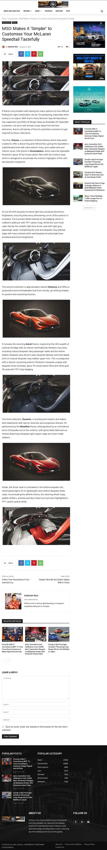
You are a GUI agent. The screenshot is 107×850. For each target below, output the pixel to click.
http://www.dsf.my (31, 599)
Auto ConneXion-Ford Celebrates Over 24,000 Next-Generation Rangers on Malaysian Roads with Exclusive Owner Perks (35, 649)
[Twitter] (27, 54)
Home (4, 18)
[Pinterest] (34, 54)
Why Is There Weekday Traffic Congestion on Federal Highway (93, 198)
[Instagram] (82, 821)
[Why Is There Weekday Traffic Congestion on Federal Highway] (78, 198)
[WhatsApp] (40, 54)
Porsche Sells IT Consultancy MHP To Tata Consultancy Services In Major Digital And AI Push (94, 133)
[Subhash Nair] (4, 46)
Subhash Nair (13, 47)
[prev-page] (3, 660)
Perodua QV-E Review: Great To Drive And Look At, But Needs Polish (94, 175)
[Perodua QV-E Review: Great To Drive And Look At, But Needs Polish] (78, 174)
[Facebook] (21, 54)
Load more (88, 207)
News (15, 23)
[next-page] (8, 660)
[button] (102, 11)
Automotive (12, 18)
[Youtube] (88, 821)
